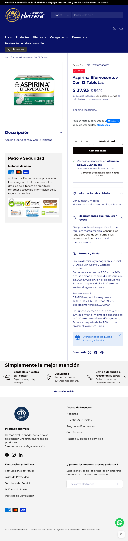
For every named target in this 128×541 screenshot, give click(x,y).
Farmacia (78, 37)
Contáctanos (74, 432)
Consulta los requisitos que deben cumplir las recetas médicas (95, 234)
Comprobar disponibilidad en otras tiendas (100, 174)
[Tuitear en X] (89, 352)
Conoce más (102, 2)
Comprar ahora (97, 150)
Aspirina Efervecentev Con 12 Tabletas (30, 57)
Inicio (8, 37)
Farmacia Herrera (20, 529)
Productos (22, 37)
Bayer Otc (78, 65)
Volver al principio (64, 391)
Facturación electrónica (19, 470)
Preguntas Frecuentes (80, 426)
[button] (121, 28)
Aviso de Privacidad (17, 477)
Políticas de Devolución (19, 495)
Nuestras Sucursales (79, 420)
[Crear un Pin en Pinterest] (102, 352)
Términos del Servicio (18, 483)
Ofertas (38, 37)
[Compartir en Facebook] (96, 352)
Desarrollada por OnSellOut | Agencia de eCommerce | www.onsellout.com (65, 529)
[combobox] (87, 15)
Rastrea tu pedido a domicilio (24, 43)
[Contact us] (119, 522)
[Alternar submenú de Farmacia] (87, 37)
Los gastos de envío (106, 95)
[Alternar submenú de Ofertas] (45, 37)
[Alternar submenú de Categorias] (67, 37)
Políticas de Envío (16, 489)
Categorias (57, 37)
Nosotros (72, 413)
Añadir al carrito (107, 141)
